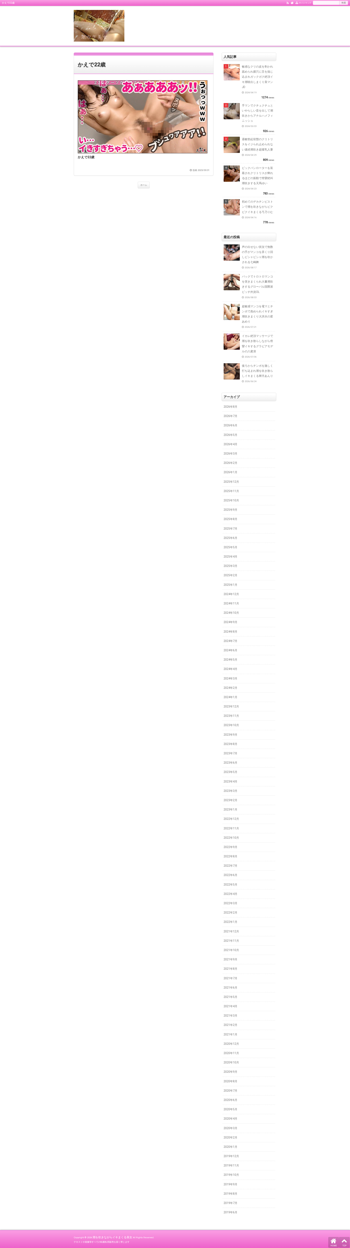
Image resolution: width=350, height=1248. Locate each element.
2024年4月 (230, 669)
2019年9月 (230, 1184)
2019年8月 (230, 1193)
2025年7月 (230, 528)
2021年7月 (230, 978)
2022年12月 (231, 818)
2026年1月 (230, 472)
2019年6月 (230, 1212)
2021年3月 (230, 1015)
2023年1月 (230, 809)
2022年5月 (230, 884)
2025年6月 (230, 538)
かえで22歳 (92, 64)
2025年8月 (230, 519)
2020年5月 (230, 1109)
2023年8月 (230, 744)
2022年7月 (230, 865)
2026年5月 (230, 434)
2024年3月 (230, 678)
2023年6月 (230, 762)
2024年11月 (231, 603)
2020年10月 (231, 1062)
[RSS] (288, 2)
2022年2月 (230, 912)
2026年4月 (230, 444)
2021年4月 (230, 1006)
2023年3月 (230, 790)
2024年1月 (230, 697)
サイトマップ (305, 3)
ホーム (143, 185)
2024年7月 (230, 641)
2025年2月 (230, 575)
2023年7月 (230, 753)
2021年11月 (231, 940)
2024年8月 (230, 631)
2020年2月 (230, 1137)
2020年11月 (231, 1053)
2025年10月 (231, 500)
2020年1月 (230, 1146)
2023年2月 (230, 800)
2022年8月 (230, 856)
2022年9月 (230, 847)
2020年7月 (230, 1090)
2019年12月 (231, 1156)
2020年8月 (230, 1081)
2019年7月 (230, 1203)
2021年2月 (230, 1025)
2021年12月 (231, 931)
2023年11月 (231, 715)
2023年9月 (230, 734)
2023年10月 (231, 725)
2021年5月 (230, 997)
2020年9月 (230, 1071)
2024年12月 (231, 594)
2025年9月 (230, 509)
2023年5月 (230, 772)
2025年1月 (230, 584)
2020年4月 (230, 1118)
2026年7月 (230, 416)
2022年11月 (231, 828)
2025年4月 (230, 556)
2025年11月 (231, 491)
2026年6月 (230, 425)
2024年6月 (230, 650)
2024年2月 (230, 687)
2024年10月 (231, 612)
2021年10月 (231, 950)
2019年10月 (231, 1174)
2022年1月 (230, 921)
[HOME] (292, 2)
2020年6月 (230, 1100)
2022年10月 (231, 837)
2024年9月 (230, 622)
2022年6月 (230, 875)
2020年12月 (231, 1043)
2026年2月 (230, 462)
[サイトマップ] (297, 2)
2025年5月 (230, 547)
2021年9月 (230, 959)
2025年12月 (231, 481)
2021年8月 (230, 968)
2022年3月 (230, 903)
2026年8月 (230, 406)
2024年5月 (230, 659)
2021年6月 (230, 987)
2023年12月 (231, 706)
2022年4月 (230, 893)
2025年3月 (230, 566)
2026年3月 (230, 453)
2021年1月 (230, 1034)
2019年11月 (231, 1165)
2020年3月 (230, 1128)
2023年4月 (230, 781)
